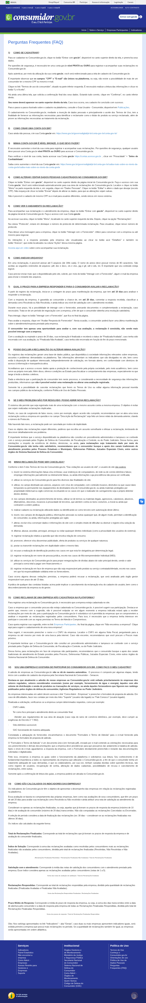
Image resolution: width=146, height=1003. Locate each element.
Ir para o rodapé (54, 8)
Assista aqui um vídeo (18, 248)
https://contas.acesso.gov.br (88, 156)
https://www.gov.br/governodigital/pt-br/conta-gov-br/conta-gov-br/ (86, 133)
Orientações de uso (119, 958)
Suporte (21, 973)
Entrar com (128, 17)
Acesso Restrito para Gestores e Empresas (27, 968)
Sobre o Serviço (96, 30)
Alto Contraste (132, 8)
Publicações (123, 107)
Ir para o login (40, 8)
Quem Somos (70, 981)
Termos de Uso (117, 950)
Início (84, 30)
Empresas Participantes (117, 30)
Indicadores (136, 30)
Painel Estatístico (25, 952)
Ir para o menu (27, 8)
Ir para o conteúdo (13, 8)
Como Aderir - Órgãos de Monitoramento (71, 975)
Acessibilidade (117, 8)
